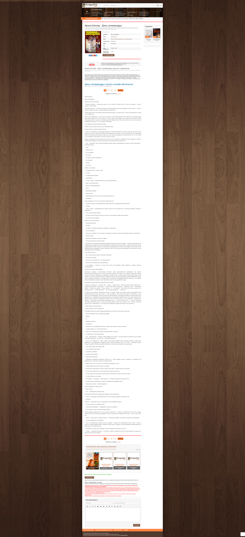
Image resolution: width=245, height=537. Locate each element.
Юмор (128, 13)
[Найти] (160, 10)
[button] (87, 506)
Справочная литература (144, 13)
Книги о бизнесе (107, 15)
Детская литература (120, 15)
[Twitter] (96, 55)
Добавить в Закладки (91, 18)
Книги (112, 39)
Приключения (95, 15)
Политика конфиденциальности (103, 530)
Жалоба (91, 64)
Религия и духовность (132, 12)
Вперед (120, 90)
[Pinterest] (95, 55)
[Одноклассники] (93, 55)
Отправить (136, 525)
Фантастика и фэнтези (97, 13)
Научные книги (119, 12)
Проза (105, 13)
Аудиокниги (113, 5)
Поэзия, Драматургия (143, 15)
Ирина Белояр (114, 36)
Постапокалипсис (128, 39)
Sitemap (126, 530)
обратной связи (124, 535)
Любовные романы (96, 12)
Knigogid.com (91, 5)
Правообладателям (88, 530)
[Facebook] (91, 55)
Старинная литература (143, 12)
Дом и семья (130, 15)
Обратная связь (118, 530)
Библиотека (106, 5)
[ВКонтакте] (89, 55)
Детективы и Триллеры (108, 12)
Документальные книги (120, 13)
